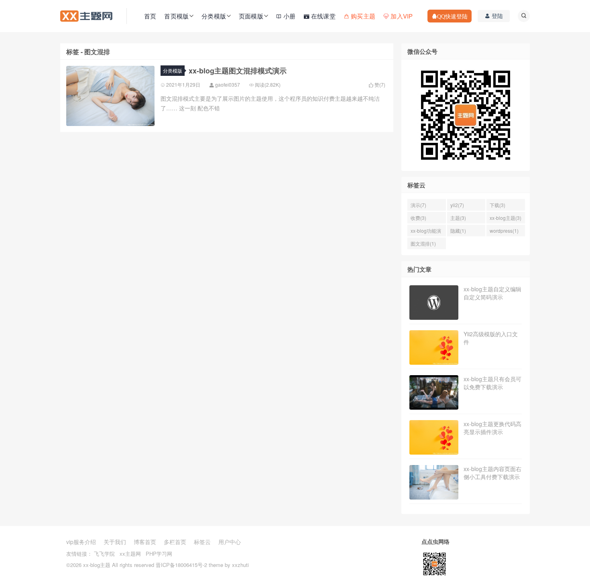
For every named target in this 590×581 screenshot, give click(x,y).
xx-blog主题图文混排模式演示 (238, 70)
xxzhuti (240, 565)
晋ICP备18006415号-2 (181, 565)
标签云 (202, 542)
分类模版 (172, 70)
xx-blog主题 (96, 565)
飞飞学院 (104, 553)
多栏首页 (175, 542)
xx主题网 (130, 553)
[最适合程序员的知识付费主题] (86, 15)
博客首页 (145, 542)
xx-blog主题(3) (505, 217)
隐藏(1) (458, 230)
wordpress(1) (504, 230)
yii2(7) (457, 204)
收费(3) (418, 217)
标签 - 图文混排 (88, 51)
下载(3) (497, 204)
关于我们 (115, 542)
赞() (379, 84)
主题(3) (458, 217)
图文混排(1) (423, 243)
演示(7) (418, 204)
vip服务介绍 (81, 542)
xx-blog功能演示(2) (426, 231)
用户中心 (229, 542)
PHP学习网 (159, 553)
